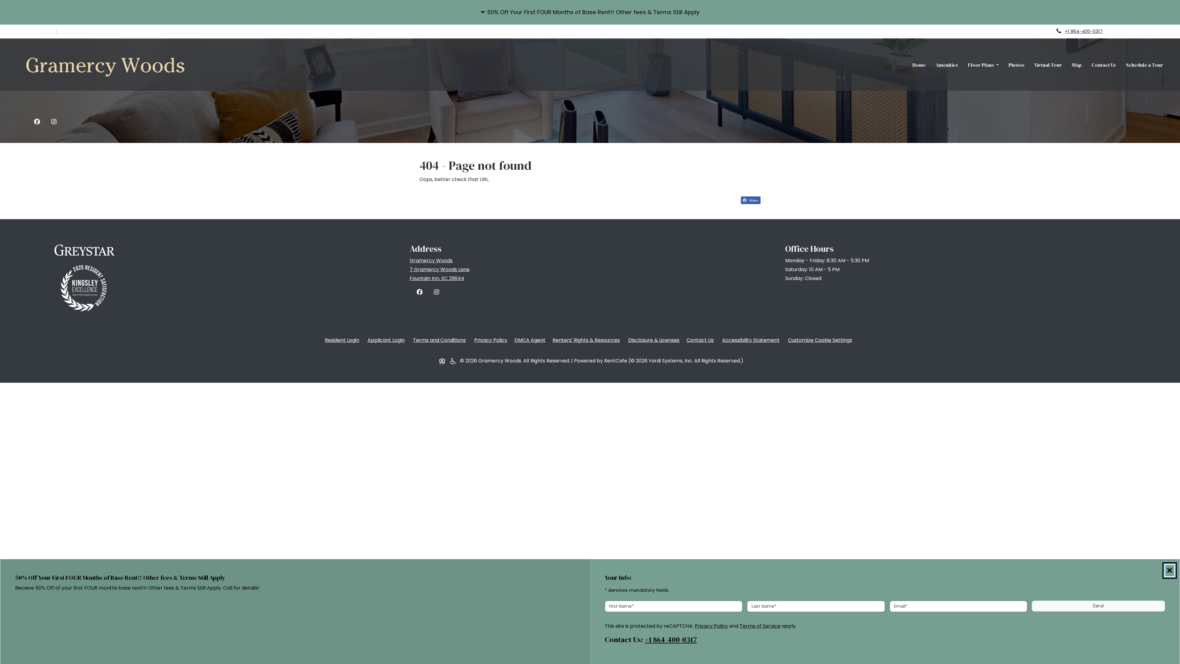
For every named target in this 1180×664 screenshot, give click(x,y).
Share (754, 201)
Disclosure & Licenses (655, 340)
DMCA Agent (531, 340)
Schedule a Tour (1144, 64)
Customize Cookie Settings (820, 340)
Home (919, 64)
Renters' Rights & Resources (587, 340)
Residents (1127, 31)
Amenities (947, 64)
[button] (590, 12)
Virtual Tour (1048, 64)
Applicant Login (387, 340)
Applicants (1160, 31)
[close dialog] (1169, 570)
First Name (621, 606)
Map (1077, 64)
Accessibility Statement (752, 340)
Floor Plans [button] (981, 64)
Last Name (764, 606)
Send (1098, 606)
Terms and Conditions (440, 340)
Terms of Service (760, 625)
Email (900, 606)
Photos (1017, 64)
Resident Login (343, 340)
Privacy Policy (492, 340)
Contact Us (1104, 64)
